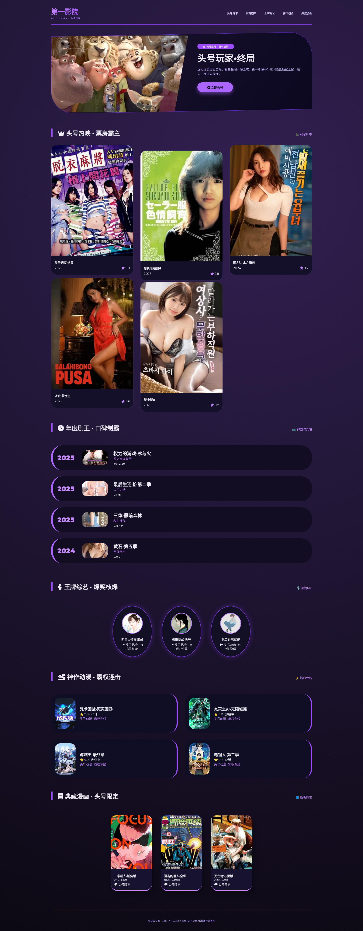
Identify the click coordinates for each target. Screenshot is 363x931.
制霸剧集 (251, 13)
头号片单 (232, 13)
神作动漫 (288, 13)
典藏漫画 (306, 13)
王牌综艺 (269, 13)
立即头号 (216, 87)
